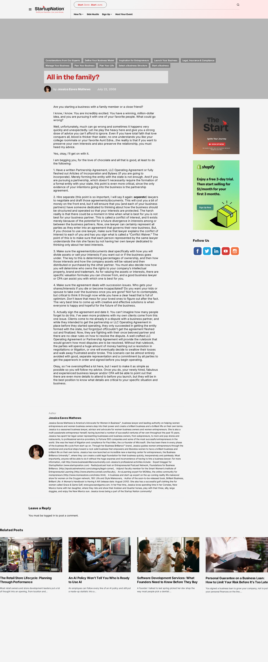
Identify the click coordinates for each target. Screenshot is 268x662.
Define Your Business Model (99, 60)
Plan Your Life (106, 65)
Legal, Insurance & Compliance (198, 60)
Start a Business (160, 65)
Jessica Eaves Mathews (65, 418)
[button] (30, 9)
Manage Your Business (57, 65)
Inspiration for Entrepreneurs (134, 60)
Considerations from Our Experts (63, 60)
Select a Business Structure (133, 65)
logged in (49, 515)
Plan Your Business (84, 65)
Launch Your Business (165, 60)
